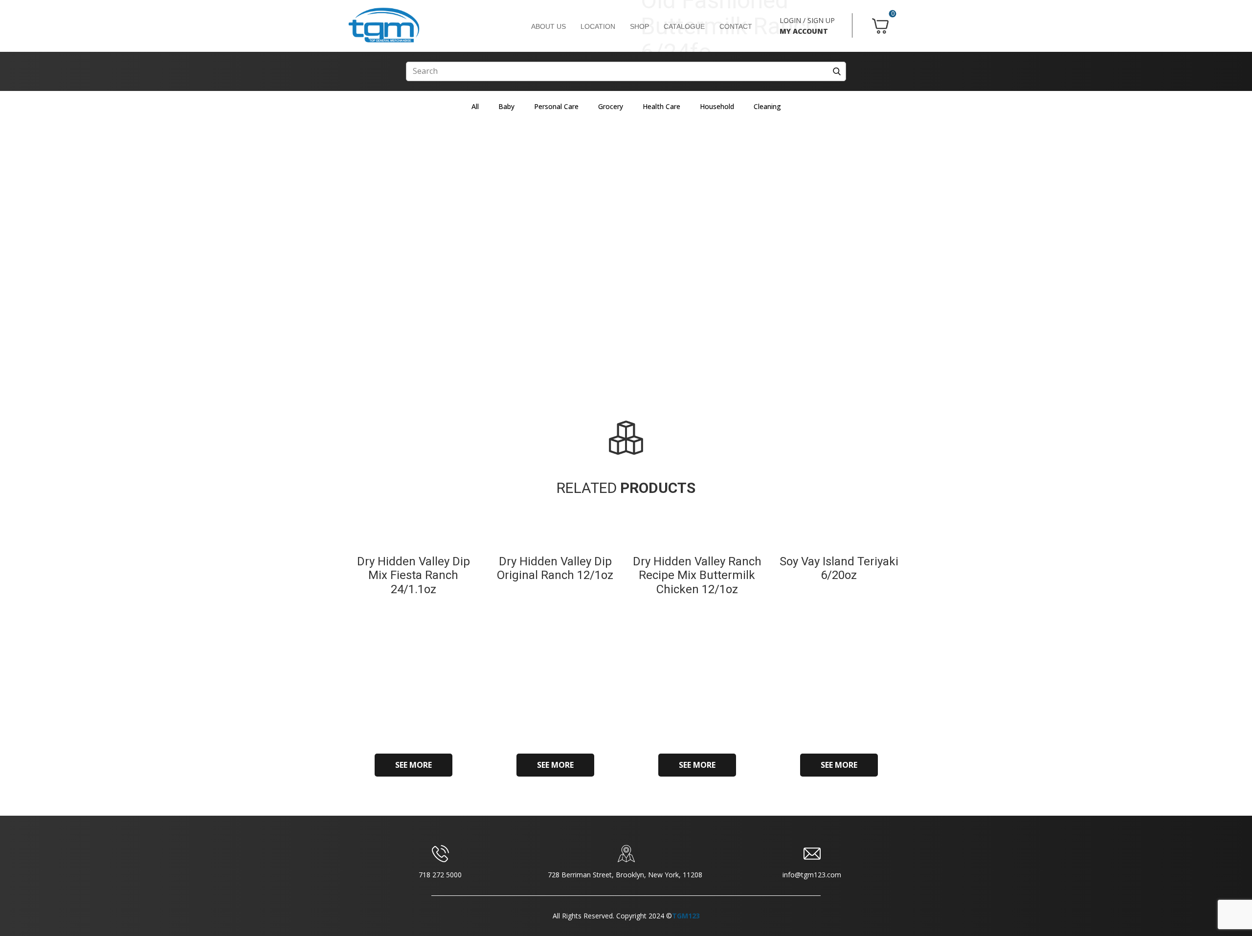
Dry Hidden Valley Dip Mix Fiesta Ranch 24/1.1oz (413, 576)
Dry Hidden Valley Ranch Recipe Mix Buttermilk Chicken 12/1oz (697, 576)
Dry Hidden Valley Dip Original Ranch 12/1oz (555, 568)
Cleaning (767, 106)
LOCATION (598, 26)
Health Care (661, 106)
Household (717, 106)
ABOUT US (548, 26)
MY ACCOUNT (804, 31)
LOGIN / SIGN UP (807, 20)
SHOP (639, 26)
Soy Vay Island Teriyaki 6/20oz (839, 568)
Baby (506, 106)
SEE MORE (413, 764)
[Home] (384, 25)
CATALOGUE (684, 26)
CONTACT (735, 26)
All (475, 106)
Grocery (610, 106)
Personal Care (556, 106)
